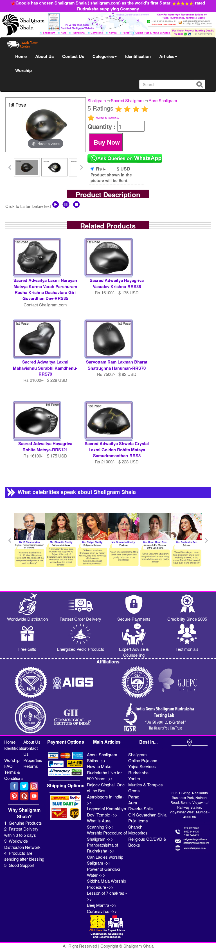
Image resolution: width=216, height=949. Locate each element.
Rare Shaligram (162, 100)
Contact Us (73, 56)
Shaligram (96, 100)
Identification (138, 56)
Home (21, 56)
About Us (44, 56)
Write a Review (107, 117)
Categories (103, 56)
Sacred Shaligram (127, 100)
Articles (166, 56)
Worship (23, 70)
